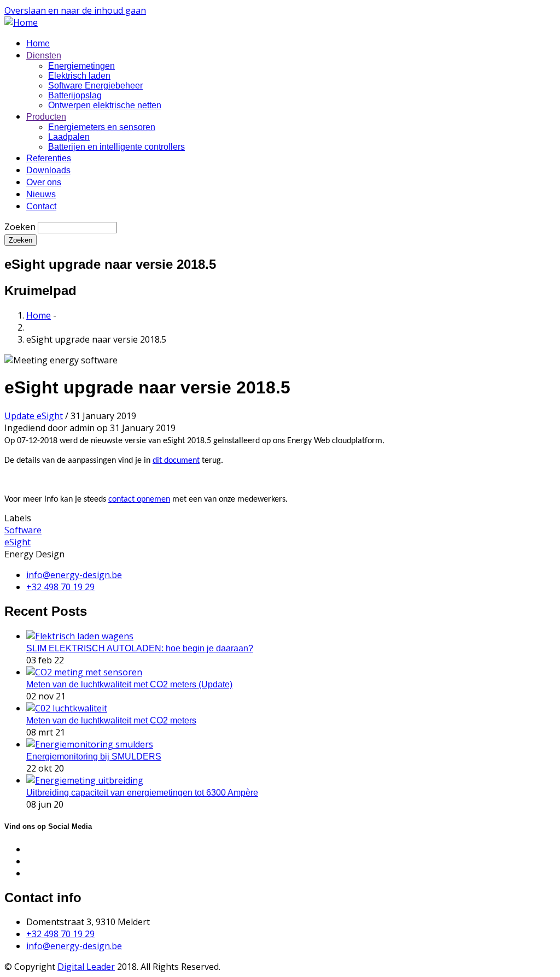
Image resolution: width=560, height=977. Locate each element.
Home (38, 43)
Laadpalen (69, 137)
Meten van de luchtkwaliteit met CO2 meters (111, 720)
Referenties (48, 158)
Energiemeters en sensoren (101, 127)
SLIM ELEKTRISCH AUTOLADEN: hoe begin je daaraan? (139, 648)
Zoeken (20, 227)
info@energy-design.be (74, 946)
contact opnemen (139, 499)
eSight (17, 542)
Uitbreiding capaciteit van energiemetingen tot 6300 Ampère (142, 792)
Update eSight (33, 416)
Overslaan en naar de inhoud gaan (75, 10)
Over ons (43, 182)
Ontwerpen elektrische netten (104, 105)
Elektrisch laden (79, 75)
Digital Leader (86, 967)
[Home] (21, 22)
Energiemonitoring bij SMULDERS (93, 756)
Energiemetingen (81, 65)
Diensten (43, 55)
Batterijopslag (75, 95)
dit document (176, 460)
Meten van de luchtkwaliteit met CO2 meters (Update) (129, 684)
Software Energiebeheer (95, 85)
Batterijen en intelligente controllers (116, 146)
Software (23, 530)
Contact (41, 206)
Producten (46, 116)
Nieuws (41, 194)
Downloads (48, 170)
